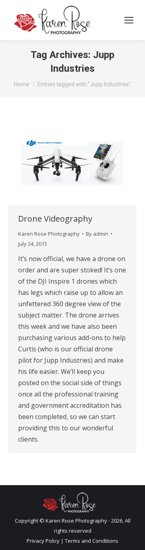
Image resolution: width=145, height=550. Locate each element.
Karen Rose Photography (49, 233)
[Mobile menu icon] (129, 20)
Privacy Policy (43, 540)
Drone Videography (55, 218)
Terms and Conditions (91, 540)
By (97, 233)
